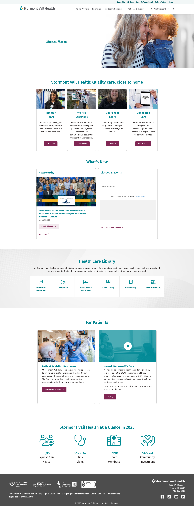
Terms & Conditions (32, 494)
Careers (171, 2)
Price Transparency (111, 494)
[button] (123, 9)
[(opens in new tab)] (19, 484)
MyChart (130, 2)
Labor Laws (96, 494)
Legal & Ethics (49, 494)
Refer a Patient (160, 2)
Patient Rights (63, 494)
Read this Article (50, 223)
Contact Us (121, 2)
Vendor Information (80, 494)
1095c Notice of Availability (21, 497)
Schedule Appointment (144, 2)
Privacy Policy (15, 494)
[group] (66, 203)
